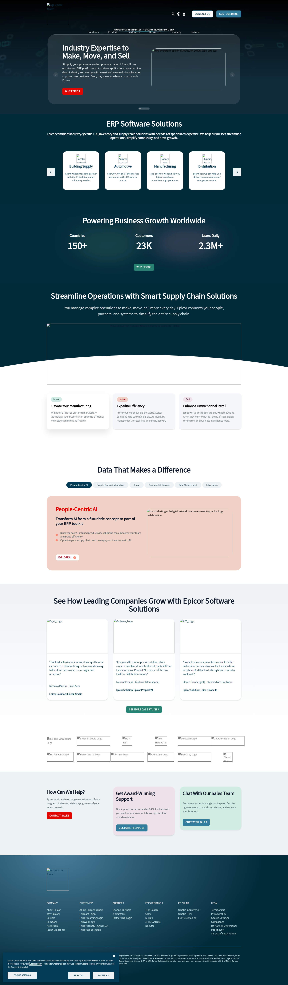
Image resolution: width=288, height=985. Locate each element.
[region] (61, 967)
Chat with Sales (196, 822)
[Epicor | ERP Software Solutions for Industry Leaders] (58, 14)
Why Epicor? (53, 914)
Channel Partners (121, 910)
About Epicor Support (91, 910)
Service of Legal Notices (223, 933)
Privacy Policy (218, 914)
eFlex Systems (152, 922)
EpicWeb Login (88, 922)
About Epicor (54, 910)
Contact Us (202, 14)
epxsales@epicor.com (161, 958)
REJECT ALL (79, 975)
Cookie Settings (220, 918)
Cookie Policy (36, 963)
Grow (148, 914)
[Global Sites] (178, 14)
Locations (52, 922)
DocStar (149, 926)
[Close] (114, 956)
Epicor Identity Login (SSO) (94, 926)
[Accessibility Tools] (184, 14)
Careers (51, 918)
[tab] (79, 485)
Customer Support (132, 828)
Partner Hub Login (122, 918)
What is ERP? (185, 914)
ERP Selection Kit (187, 918)
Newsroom (52, 926)
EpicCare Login (88, 914)
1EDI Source (151, 910)
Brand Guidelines (56, 930)
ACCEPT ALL (103, 975)
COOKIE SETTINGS (22, 975)
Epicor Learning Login (91, 918)
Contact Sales (59, 815)
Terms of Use (218, 910)
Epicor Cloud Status (90, 930)
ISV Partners (119, 914)
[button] (55, 74)
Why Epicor (72, 91)
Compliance (217, 922)
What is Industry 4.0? (189, 910)
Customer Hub (228, 14)
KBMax (149, 918)
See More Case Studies (144, 709)
